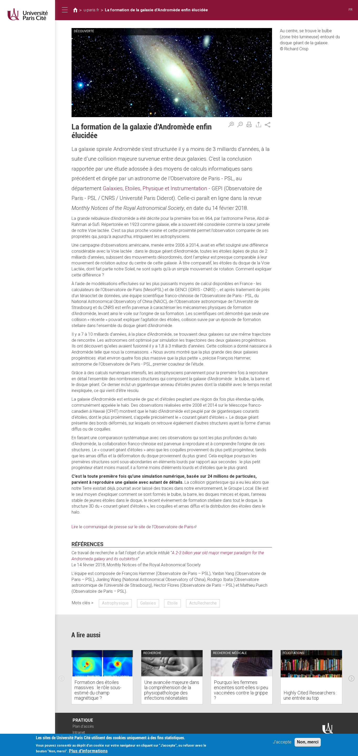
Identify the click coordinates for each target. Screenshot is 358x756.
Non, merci (307, 742)
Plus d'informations (88, 750)
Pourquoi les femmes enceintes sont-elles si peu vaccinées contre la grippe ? (241, 689)
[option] (102, 677)
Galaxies (148, 603)
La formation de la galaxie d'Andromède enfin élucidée (156, 10)
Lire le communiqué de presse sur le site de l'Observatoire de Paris (134, 526)
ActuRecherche (203, 603)
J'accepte (282, 741)
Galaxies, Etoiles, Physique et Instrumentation (155, 188)
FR (350, 10)
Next (351, 677)
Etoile (172, 603)
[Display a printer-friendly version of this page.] (249, 124)
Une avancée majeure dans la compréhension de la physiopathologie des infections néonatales (171, 689)
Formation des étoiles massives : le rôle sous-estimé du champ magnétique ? (97, 689)
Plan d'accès (83, 726)
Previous (61, 677)
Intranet (79, 732)
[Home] (27, 14)
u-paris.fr (91, 10)
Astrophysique (115, 603)
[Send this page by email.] (258, 124)
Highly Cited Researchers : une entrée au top (310, 695)
